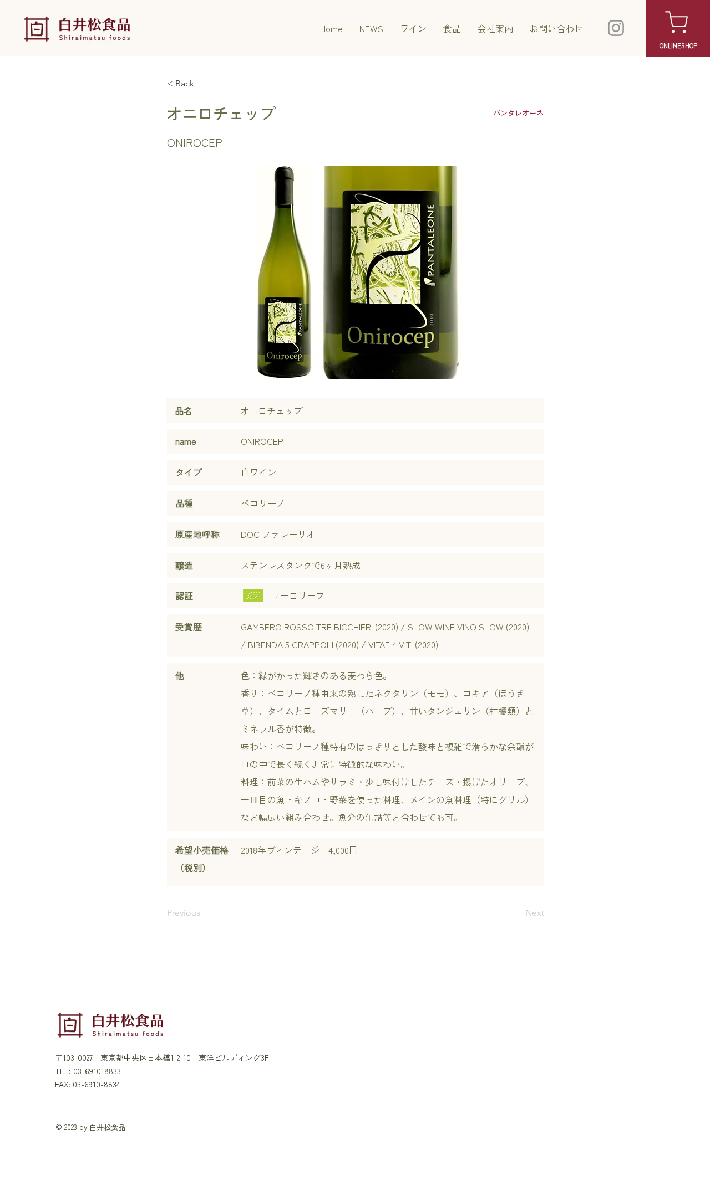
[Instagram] (616, 28)
